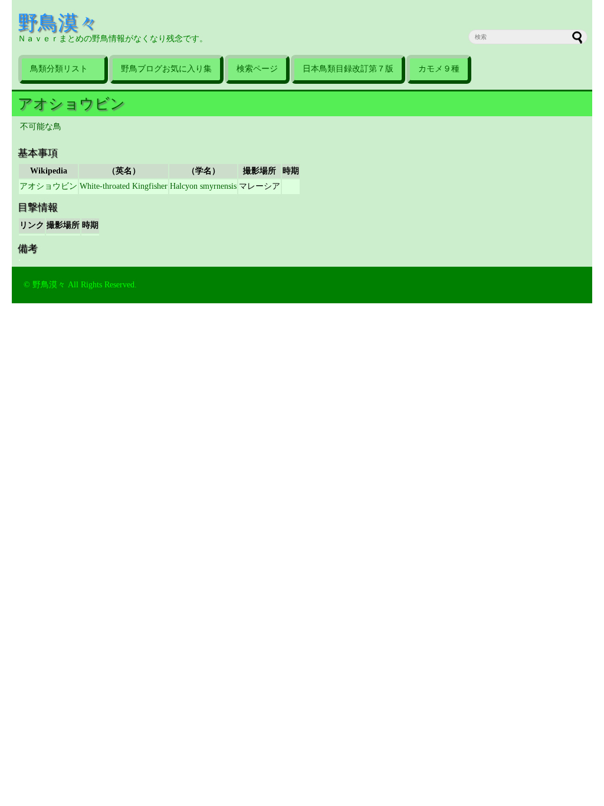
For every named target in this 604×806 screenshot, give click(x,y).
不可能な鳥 (40, 126)
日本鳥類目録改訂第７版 (348, 68)
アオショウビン (71, 104)
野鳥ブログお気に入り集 (166, 68)
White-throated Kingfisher (124, 186)
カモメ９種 (438, 68)
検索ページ (257, 68)
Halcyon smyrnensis (203, 186)
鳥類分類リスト (63, 68)
